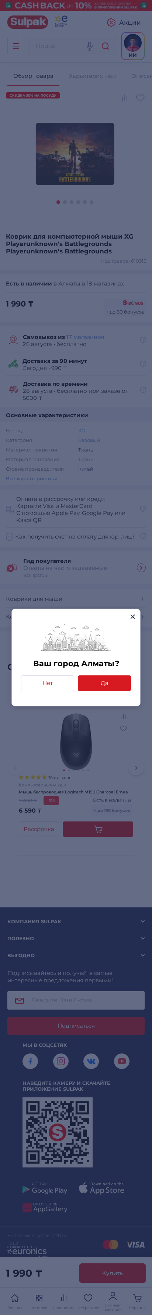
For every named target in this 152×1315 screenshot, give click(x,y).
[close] (132, 616)
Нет (47, 682)
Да (104, 682)
